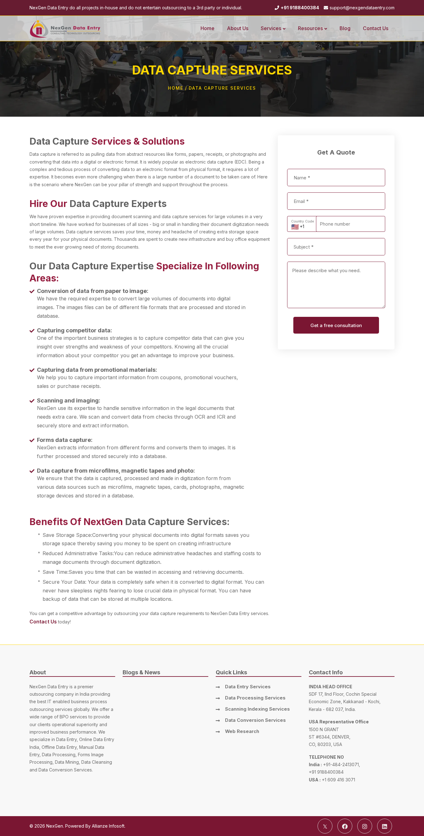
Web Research (242, 731)
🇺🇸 (295, 227)
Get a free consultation (336, 325)
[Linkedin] (384, 826)
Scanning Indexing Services (257, 709)
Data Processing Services (255, 698)
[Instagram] (364, 826)
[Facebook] (344, 826)
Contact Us (43, 621)
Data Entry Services (248, 687)
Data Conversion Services (255, 720)
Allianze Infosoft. (108, 826)
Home (175, 88)
